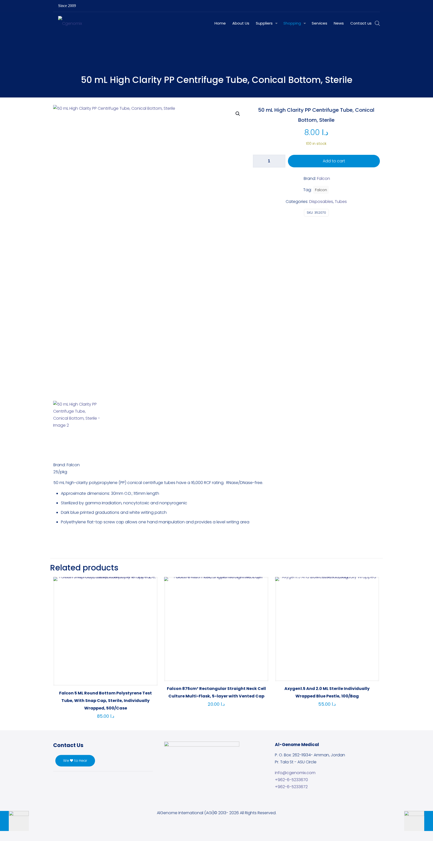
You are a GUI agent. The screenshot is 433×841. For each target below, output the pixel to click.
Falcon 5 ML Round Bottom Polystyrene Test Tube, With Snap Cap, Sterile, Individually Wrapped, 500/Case (105, 700)
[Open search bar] (377, 23)
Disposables (321, 201)
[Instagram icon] (366, 6)
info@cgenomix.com (295, 773)
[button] (238, 114)
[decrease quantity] (258, 161)
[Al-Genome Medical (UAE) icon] (372, 6)
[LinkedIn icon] (359, 6)
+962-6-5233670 (291, 780)
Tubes (341, 201)
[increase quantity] (279, 161)
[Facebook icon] (347, 6)
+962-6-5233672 (291, 787)
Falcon (321, 189)
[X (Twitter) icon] (353, 6)
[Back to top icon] (409, 830)
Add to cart (334, 161)
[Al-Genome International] (70, 23)
